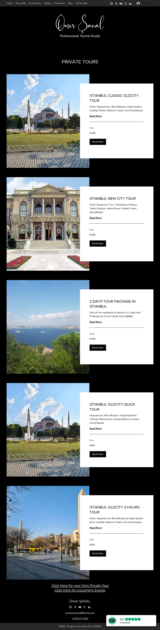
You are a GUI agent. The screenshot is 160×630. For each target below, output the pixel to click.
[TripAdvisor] (120, 3)
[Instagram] (111, 3)
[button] (98, 142)
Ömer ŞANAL (80, 601)
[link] (117, 98)
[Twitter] (125, 3)
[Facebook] (116, 3)
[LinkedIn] (130, 3)
